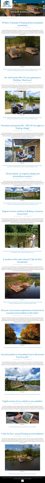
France (28, 69)
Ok (22, 480)
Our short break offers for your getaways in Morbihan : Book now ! (22, 78)
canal (13, 69)
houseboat (9, 70)
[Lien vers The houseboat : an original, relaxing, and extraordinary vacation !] (22, 199)
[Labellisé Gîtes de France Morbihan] (44, 6)
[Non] (43, 479)
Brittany (4, 69)
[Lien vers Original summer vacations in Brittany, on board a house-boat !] (22, 247)
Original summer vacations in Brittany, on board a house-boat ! (22, 212)
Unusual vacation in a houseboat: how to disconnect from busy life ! (22, 355)
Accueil (2, 18)
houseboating (15, 70)
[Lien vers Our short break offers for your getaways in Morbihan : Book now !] (22, 113)
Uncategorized (28, 27)
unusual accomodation (29, 70)
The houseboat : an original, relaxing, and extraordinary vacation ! (22, 174)
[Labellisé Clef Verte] (44, 8)
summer (23, 70)
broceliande (9, 69)
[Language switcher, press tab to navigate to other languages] (15, 1)
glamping (27, 251)
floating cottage (24, 69)
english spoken (17, 69)
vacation (36, 70)
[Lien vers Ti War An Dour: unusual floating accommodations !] (22, 470)
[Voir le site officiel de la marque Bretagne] (44, 4)
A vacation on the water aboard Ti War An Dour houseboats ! (22, 260)
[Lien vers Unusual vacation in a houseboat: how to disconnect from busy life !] (22, 390)
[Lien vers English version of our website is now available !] (22, 423)
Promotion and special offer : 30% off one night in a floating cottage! (22, 126)
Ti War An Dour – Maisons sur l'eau (7, 4)
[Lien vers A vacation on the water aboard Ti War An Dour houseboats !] (22, 298)
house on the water (38, 69)
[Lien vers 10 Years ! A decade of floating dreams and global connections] (22, 65)
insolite (19, 70)
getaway (32, 69)
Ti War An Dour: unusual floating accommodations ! (22, 433)
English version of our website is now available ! (22, 401)
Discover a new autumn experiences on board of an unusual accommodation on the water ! (22, 311)
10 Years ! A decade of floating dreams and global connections (22, 24)
